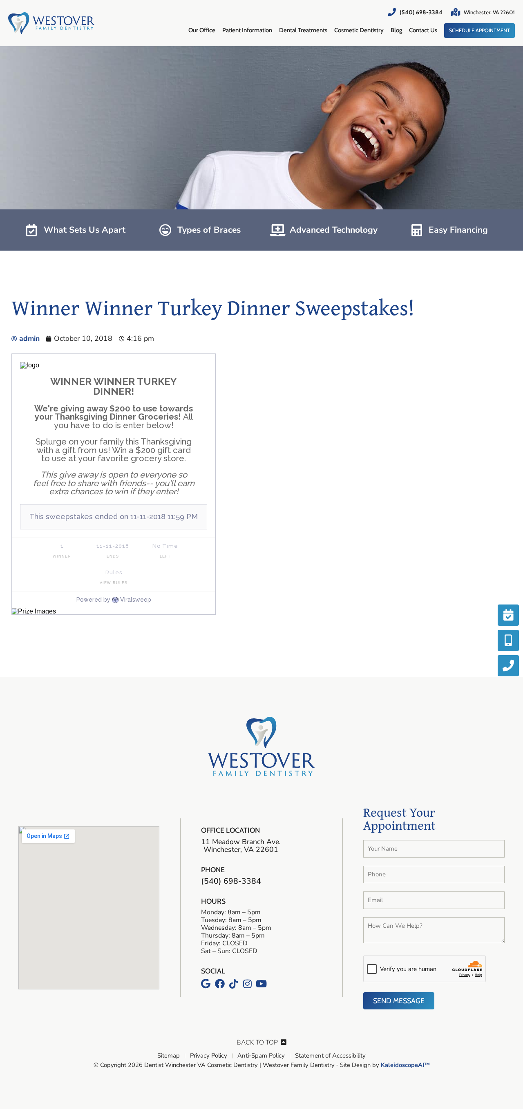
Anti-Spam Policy (261, 1056)
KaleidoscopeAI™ (405, 1065)
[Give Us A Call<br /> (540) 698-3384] (508, 665)
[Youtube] (261, 984)
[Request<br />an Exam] (508, 615)
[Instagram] (248, 984)
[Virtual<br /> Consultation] (508, 640)
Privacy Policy (208, 1056)
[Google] (206, 984)
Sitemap (168, 1056)
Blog (396, 30)
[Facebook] (220, 984)
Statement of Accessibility (330, 1056)
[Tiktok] (234, 984)
